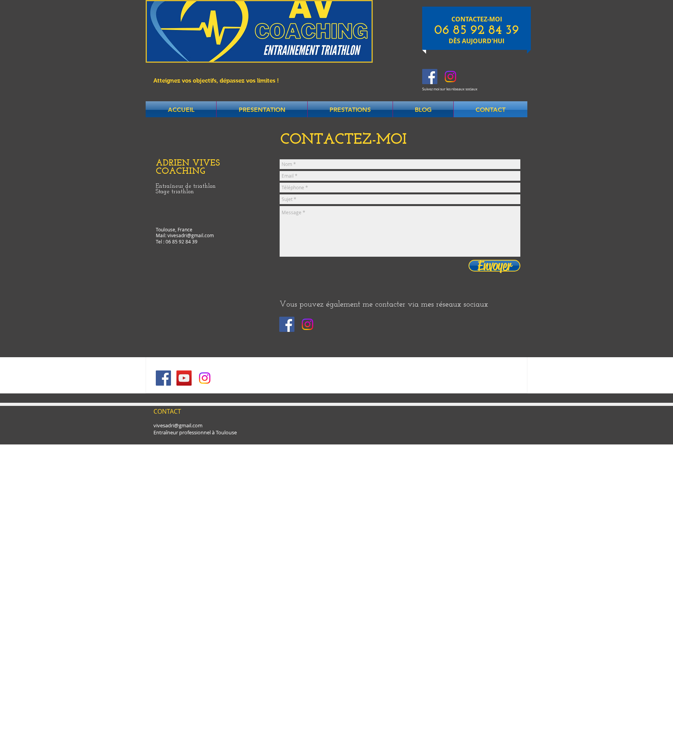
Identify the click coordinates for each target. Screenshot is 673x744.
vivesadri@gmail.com (190, 235)
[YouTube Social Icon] (184, 378)
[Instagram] (450, 76)
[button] (262, 109)
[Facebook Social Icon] (429, 76)
